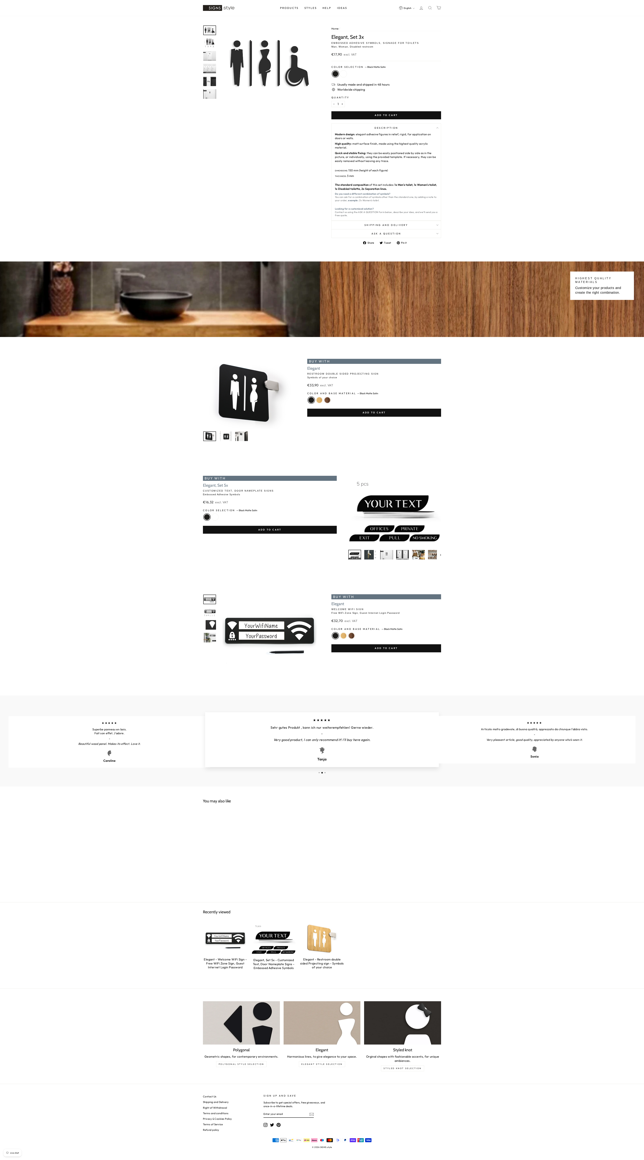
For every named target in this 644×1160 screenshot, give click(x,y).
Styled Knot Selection (403, 1068)
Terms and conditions (215, 1113)
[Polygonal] (241, 1023)
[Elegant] (322, 1023)
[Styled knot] (402, 1023)
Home (335, 28)
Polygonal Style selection (241, 1064)
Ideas (342, 8)
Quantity (340, 97)
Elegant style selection (322, 1064)
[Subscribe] (311, 1114)
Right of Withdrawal (215, 1107)
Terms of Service (213, 1124)
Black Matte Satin (335, 73)
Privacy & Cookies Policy (217, 1118)
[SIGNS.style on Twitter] (272, 1125)
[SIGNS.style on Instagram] (265, 1125)
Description (386, 127)
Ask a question (386, 233)
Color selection (358, 66)
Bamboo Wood (319, 400)
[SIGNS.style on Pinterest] (279, 1125)
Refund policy (211, 1129)
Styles (310, 8)
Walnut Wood (327, 400)
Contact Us (210, 1096)
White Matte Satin (343, 73)
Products (289, 8)
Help (327, 8)
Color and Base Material (342, 393)
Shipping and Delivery (386, 225)
